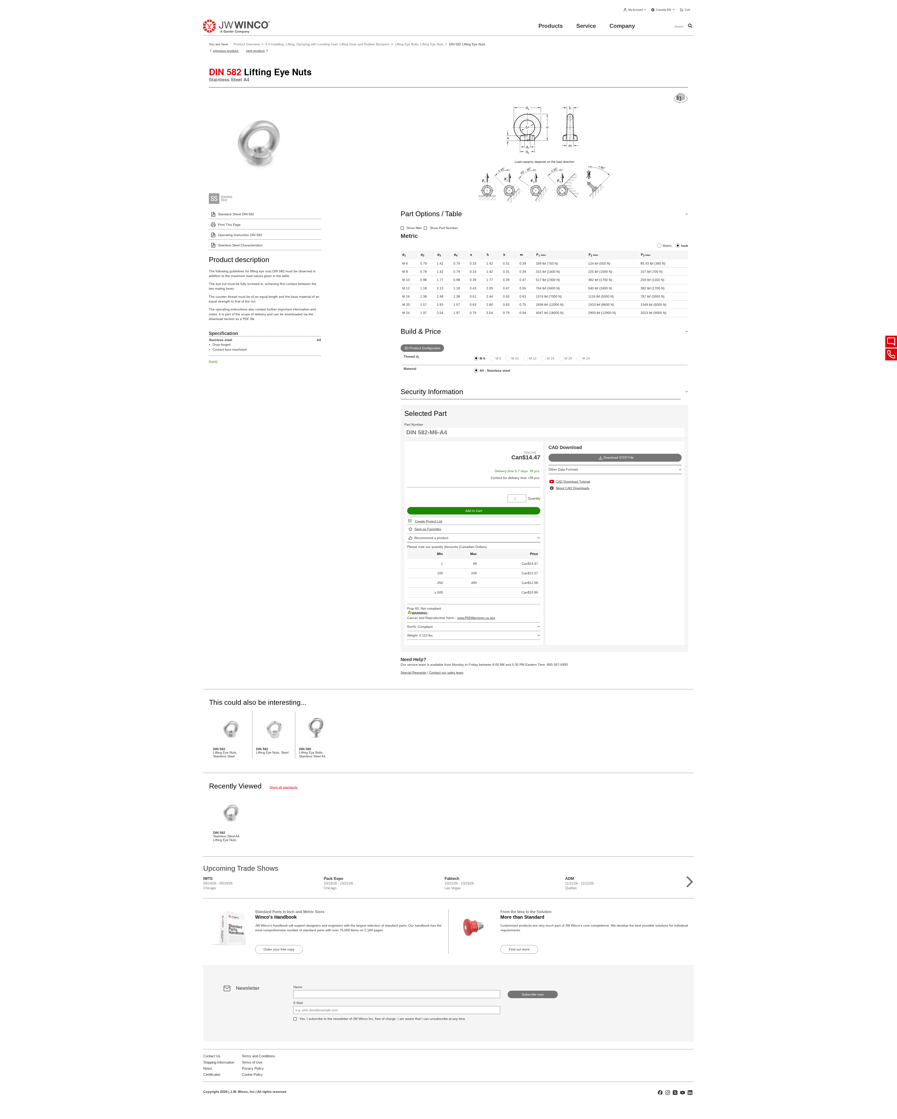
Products (550, 26)
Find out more (519, 949)
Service (586, 26)
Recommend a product (431, 538)
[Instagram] (668, 1092)
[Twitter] (675, 1092)
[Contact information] (891, 354)
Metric (667, 246)
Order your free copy (278, 949)
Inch (684, 246)
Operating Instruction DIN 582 (240, 235)
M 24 (586, 358)
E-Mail (298, 1003)
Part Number (413, 424)
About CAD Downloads (572, 488)
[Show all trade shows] (690, 880)
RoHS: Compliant (420, 627)
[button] (635, 10)
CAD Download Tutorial (573, 481)
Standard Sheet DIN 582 (236, 214)
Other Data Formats (563, 469)
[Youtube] (683, 1092)
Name (297, 987)
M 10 (515, 358)
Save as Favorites (427, 529)
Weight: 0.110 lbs (420, 635)
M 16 (550, 358)
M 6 (482, 358)
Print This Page (229, 225)
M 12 (533, 358)
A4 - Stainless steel (495, 370)
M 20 (568, 358)
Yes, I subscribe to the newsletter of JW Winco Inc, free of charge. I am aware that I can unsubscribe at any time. (382, 1019)
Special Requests (413, 672)
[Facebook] (660, 1092)
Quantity (534, 498)
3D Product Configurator (422, 348)
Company (622, 26)
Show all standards (284, 787)
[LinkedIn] (690, 1092)
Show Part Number (444, 228)
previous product (225, 51)
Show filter (414, 228)
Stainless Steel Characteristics (240, 245)
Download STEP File (618, 457)
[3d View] (680, 98)
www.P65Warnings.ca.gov (476, 618)
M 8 (498, 358)
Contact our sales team (446, 672)
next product (255, 51)
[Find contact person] (891, 341)
